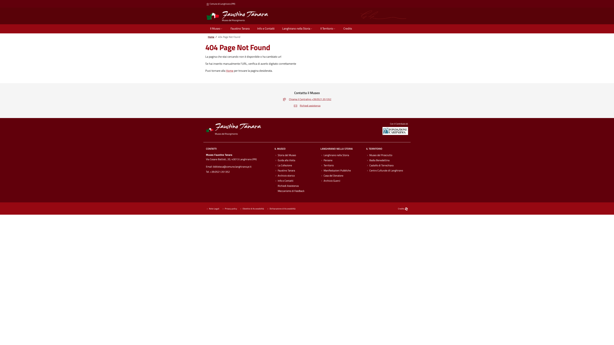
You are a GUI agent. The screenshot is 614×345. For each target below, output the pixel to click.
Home (211, 37)
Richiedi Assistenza (288, 186)
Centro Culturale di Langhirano (386, 170)
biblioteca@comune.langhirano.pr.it (232, 167)
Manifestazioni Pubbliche (337, 170)
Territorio (328, 165)
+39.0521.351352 (220, 172)
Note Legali (214, 208)
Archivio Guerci (331, 181)
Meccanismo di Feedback (290, 191)
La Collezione (284, 165)
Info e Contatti (285, 181)
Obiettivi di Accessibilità (253, 208)
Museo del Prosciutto (380, 155)
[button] (216, 28)
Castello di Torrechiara (381, 165)
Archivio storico (286, 175)
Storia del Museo (286, 155)
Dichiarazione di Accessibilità (282, 208)
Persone (327, 160)
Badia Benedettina (379, 160)
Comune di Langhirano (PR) (222, 3)
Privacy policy (230, 208)
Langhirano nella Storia (336, 155)
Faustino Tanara (286, 170)
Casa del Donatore (333, 175)
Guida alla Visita (286, 160)
